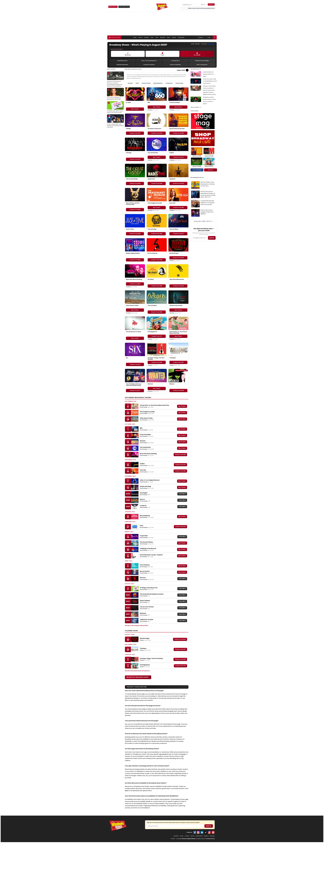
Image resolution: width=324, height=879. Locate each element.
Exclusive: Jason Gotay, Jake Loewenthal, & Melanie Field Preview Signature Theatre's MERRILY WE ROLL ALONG (209, 90)
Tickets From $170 (178, 183)
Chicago (128, 153)
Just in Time (130, 229)
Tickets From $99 (178, 390)
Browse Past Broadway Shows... (138, 677)
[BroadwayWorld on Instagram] (198, 832)
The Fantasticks (153, 153)
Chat (152, 37)
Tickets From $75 (135, 133)
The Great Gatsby (132, 179)
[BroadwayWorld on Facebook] (194, 832)
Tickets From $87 (178, 362)
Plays (137, 83)
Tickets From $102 (156, 133)
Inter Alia (172, 203)
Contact (187, 836)
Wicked (171, 384)
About (181, 836)
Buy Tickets (135, 109)
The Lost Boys (173, 229)
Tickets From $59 (178, 133)
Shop (168, 37)
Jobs (156, 37)
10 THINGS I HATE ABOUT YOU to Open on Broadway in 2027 (115, 107)
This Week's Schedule (149, 64)
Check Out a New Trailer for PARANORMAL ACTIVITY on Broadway (210, 81)
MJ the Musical (152, 253)
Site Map (212, 836)
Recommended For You (197, 177)
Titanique (172, 358)
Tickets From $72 (135, 159)
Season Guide (179, 83)
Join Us (192, 836)
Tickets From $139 (156, 183)
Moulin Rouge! (174, 253)
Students (162, 37)
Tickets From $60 (178, 286)
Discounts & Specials (175, 64)
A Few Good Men (174, 102)
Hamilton (172, 179)
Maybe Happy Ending (132, 253)
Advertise (176, 836)
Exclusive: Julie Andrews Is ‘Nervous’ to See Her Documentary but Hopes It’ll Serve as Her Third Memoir (114, 80)
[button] (215, 37)
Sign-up (203, 4)
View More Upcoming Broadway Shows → (137, 625)
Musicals (130, 83)
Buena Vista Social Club (177, 128)
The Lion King (152, 229)
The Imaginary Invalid (155, 203)
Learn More (182, 494)
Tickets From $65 (135, 260)
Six (127, 358)
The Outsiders (152, 305)
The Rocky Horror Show (133, 332)
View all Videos (195, 107)
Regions (206, 836)
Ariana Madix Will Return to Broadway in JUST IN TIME (114, 94)
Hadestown (151, 179)
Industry (146, 37)
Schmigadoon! (152, 332)
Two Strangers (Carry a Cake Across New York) (133, 384)
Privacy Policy (210, 838)
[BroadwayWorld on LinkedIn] (202, 832)
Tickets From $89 (135, 233)
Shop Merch (114, 6)
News (135, 37)
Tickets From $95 (135, 209)
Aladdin (128, 128)
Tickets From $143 (178, 258)
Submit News (199, 836)
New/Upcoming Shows (122, 64)
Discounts (210, 170)
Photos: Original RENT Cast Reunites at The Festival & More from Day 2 (115, 121)
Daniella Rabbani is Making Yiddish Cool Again (208, 74)
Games (174, 37)
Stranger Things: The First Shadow (156, 358)
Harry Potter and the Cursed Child (132, 203)
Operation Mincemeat (176, 279)
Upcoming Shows (157, 83)
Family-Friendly (146, 83)
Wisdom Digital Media (188, 838)
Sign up (211, 238)
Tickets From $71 (178, 157)
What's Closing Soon (202, 64)
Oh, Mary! (151, 279)
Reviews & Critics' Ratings (202, 60)
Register (200, 37)
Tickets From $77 (135, 390)
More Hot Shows (197, 170)
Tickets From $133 (156, 233)
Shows (140, 37)
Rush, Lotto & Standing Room (149, 60)
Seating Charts (175, 60)
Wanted (150, 384)
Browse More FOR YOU (202, 221)
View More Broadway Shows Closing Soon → (138, 671)
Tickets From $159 (156, 312)
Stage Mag (181, 37)
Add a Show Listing (124, 6)
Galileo (171, 153)
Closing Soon (169, 83)
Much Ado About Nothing (134, 279)
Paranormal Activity (175, 305)
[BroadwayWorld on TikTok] (205, 832)
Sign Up (208, 826)
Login (208, 37)
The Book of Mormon (154, 128)
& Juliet (128, 102)
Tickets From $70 (135, 364)
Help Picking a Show (122, 60)
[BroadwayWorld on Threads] (209, 832)
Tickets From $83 (178, 207)
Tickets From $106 (156, 260)
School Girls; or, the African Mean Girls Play (178, 332)
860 (149, 102)
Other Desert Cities (132, 305)
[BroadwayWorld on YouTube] (213, 832)
